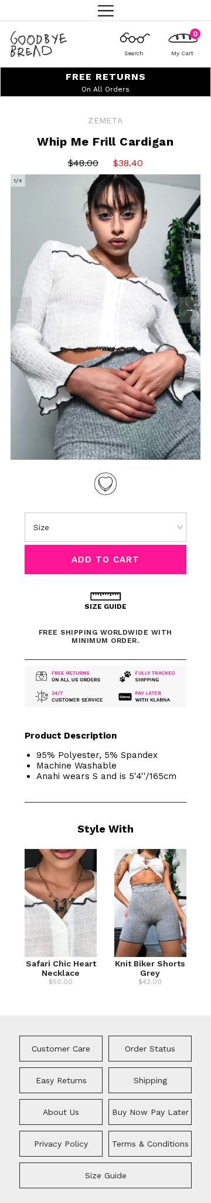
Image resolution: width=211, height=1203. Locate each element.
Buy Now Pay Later (150, 1112)
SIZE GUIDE (105, 606)
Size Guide (106, 1175)
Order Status (150, 1048)
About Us (61, 1112)
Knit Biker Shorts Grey (150, 968)
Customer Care (61, 1048)
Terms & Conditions (150, 1143)
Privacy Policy (61, 1143)
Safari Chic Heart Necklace (61, 968)
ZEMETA (105, 120)
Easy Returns (61, 1080)
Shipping (150, 1080)
